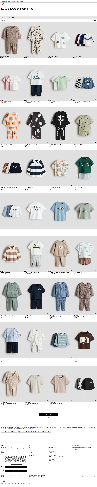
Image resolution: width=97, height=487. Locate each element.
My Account (51, 448)
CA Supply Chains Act (52, 455)
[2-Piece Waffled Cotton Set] (12, 40)
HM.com (2, 440)
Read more (74, 449)
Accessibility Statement (30, 455)
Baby (6, 440)
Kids (16, 3)
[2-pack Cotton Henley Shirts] (60, 340)
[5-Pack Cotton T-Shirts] (85, 40)
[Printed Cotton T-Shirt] (60, 168)
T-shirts (26, 440)
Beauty (23, 3)
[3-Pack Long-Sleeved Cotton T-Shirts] (12, 168)
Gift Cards (3, 455)
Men (12, 3)
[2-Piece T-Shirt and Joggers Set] (36, 83)
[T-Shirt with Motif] (60, 40)
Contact (50, 452)
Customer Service (52, 447)
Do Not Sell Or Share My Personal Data (56, 456)
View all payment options (35, 483)
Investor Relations (29, 452)
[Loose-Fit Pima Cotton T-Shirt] (36, 384)
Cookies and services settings (16, 475)
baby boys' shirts (25, 428)
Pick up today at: (5, 17)
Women (8, 3)
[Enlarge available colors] (1, 61)
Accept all (16, 467)
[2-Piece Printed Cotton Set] (12, 125)
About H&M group (28, 448)
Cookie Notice (51, 459)
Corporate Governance (30, 454)
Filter (93, 20)
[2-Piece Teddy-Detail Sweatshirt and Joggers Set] (60, 254)
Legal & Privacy (51, 451)
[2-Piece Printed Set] (85, 125)
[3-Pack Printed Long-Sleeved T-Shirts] (85, 83)
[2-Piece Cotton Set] (85, 254)
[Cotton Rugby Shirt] (36, 168)
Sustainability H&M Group (30, 450)
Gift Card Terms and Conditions (55, 454)
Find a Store (51, 450)
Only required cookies (16, 471)
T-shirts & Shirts (20, 440)
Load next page (48, 414)
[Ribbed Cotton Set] (36, 40)
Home (19, 3)
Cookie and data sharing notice (16, 464)
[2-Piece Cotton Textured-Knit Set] (12, 384)
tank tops (31, 428)
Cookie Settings (51, 460)
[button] (5, 56)
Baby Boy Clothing (12, 440)
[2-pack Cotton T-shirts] (12, 83)
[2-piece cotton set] (36, 340)
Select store (11, 17)
